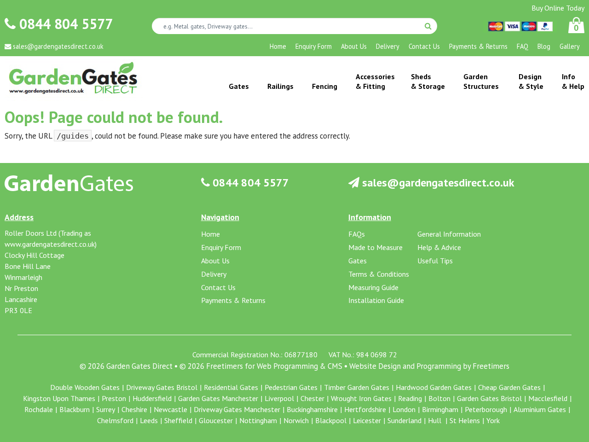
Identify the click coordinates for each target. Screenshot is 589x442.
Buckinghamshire (312, 409)
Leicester (367, 420)
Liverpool (279, 398)
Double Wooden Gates (85, 387)
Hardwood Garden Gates (434, 387)
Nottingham (258, 420)
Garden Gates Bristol (489, 398)
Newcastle (170, 409)
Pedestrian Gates (291, 387)
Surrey (105, 409)
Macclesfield (547, 398)
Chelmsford (115, 420)
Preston (114, 398)
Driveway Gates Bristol (161, 387)
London (404, 409)
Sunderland (404, 420)
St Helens (465, 420)
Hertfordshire (365, 409)
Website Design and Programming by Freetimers (429, 366)
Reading (410, 398)
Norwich (296, 420)
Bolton (439, 398)
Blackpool (330, 420)
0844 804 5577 (64, 24)
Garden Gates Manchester (218, 398)
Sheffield (178, 420)
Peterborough (486, 409)
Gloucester (216, 420)
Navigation (220, 217)
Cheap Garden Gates (509, 387)
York (493, 420)
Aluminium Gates (540, 409)
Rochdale (38, 409)
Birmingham (440, 409)
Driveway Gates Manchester (237, 409)
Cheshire (134, 409)
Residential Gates (231, 387)
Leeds (149, 420)
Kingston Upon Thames (59, 398)
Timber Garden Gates (356, 387)
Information (369, 217)
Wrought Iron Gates (361, 398)
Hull (435, 420)
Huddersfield (152, 398)
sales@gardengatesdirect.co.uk (436, 182)
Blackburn (74, 409)
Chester (312, 398)
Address (19, 217)
